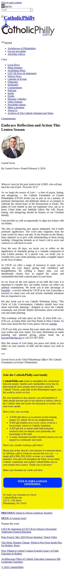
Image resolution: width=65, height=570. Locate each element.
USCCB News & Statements (22, 73)
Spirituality (13, 84)
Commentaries (15, 87)
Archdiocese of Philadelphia (22, 48)
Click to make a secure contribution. (32, 482)
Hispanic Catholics (17, 99)
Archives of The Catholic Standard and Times (30, 113)
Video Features (15, 101)
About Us (12, 110)
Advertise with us (16, 54)
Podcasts (12, 90)
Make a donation (16, 107)
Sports (11, 93)
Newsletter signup (17, 104)
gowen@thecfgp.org (11, 337)
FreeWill (5, 290)
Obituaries (13, 82)
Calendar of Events (17, 79)
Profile (11, 96)
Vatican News (14, 76)
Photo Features (15, 67)
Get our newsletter (17, 51)
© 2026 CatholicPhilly (12, 567)
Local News (14, 64)
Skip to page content (11, 2)
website (53, 324)
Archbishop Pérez (16, 70)
